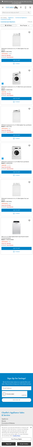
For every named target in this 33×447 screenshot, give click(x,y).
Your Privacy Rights (16, 439)
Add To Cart (16, 60)
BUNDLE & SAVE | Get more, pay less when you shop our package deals (18, 2)
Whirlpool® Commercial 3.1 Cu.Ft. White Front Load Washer (15, 161)
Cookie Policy (16, 435)
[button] (3, 7)
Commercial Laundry (6, 19)
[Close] (31, 427)
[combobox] (24, 25)
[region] (16, 436)
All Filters (9, 25)
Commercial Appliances (21, 17)
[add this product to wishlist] (29, 32)
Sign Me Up (16, 400)
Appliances (11, 17)
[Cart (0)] (30, 7)
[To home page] (12, 7)
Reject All (8, 444)
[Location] (21, 7)
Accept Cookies (24, 444)
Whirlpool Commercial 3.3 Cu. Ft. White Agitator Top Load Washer (16, 125)
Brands (4, 421)
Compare (17, 63)
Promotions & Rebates (8, 423)
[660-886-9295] (26, 7)
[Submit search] (29, 12)
